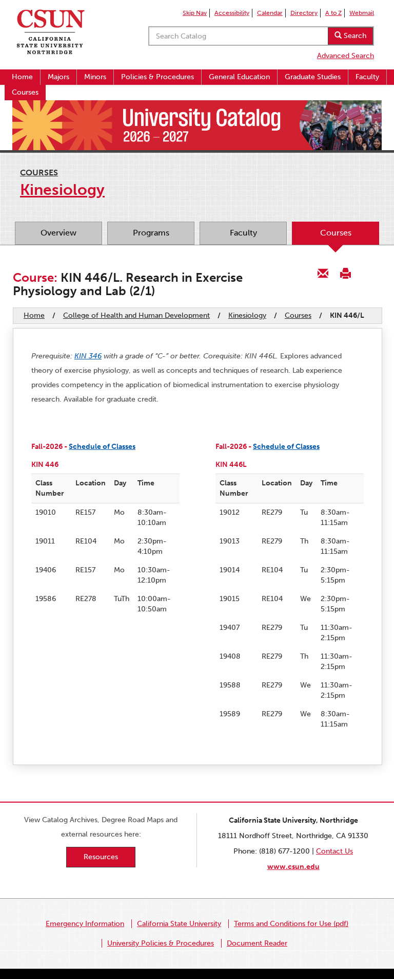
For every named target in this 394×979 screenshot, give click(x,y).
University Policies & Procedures (160, 943)
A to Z (333, 12)
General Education (239, 76)
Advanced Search (345, 55)
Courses (25, 92)
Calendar (270, 12)
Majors (58, 76)
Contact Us (334, 851)
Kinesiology (247, 315)
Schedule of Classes (102, 446)
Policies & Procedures (157, 76)
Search (354, 35)
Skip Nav (195, 12)
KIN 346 (88, 356)
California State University (179, 923)
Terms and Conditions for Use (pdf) (291, 923)
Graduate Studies (313, 76)
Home (22, 76)
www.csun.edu (293, 866)
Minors (95, 76)
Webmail (361, 12)
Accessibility (231, 12)
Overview (58, 233)
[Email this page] (323, 272)
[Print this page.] (345, 272)
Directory (304, 12)
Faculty (367, 76)
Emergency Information (85, 923)
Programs (151, 233)
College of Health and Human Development (136, 315)
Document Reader (257, 943)
